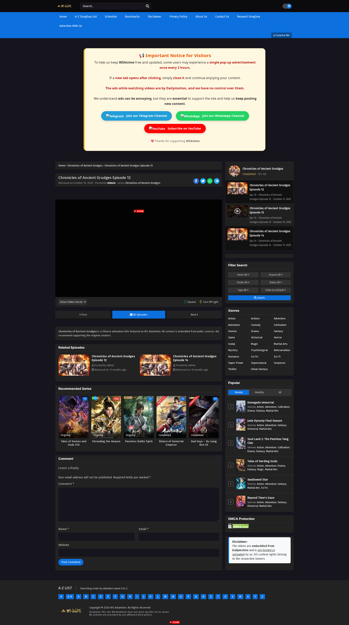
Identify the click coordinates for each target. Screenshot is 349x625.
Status (274, 282)
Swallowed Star (257, 479)
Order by (274, 290)
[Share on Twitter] (203, 181)
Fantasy (278, 331)
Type (242, 290)
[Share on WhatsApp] (210, 181)
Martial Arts (281, 343)
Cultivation (280, 324)
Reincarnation (282, 350)
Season (274, 274)
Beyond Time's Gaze (260, 498)
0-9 (70, 596)
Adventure (280, 318)
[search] (147, 6)
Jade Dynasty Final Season (264, 420)
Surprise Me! (282, 35)
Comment (66, 484)
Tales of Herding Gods (262, 461)
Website (63, 545)
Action (231, 318)
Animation (234, 324)
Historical (257, 337)
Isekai (231, 343)
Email (144, 529)
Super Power (235, 362)
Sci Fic (254, 356)
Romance (233, 356)
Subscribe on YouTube (184, 128)
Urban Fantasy (259, 369)
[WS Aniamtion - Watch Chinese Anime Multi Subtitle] (64, 8)
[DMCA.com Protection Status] (238, 527)
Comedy (255, 324)
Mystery (233, 350)
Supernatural (258, 362)
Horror (278, 337)
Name (63, 529)
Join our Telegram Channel (146, 116)
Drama (255, 331)
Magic (254, 343)
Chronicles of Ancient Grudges (142, 182)
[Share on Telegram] (217, 181)
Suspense (279, 362)
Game (231, 337)
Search (260, 297)
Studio (242, 282)
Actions (255, 318)
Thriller (232, 369)
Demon (232, 331)
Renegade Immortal (260, 402)
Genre (242, 274)
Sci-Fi (277, 356)
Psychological (259, 350)
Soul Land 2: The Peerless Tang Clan (267, 441)
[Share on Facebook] (196, 181)
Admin (111, 182)
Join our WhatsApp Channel (222, 116)
